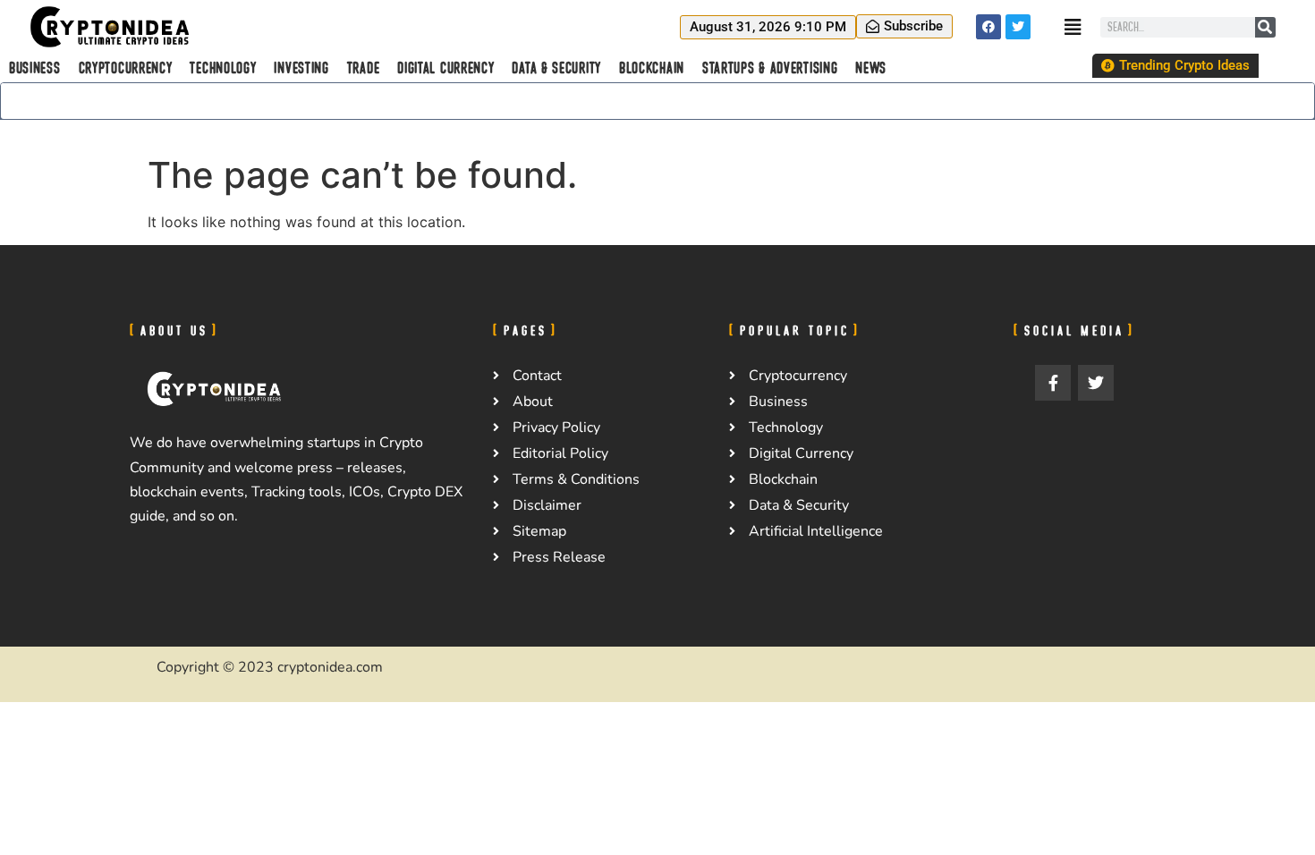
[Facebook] (988, 26)
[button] (768, 27)
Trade (363, 68)
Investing (301, 68)
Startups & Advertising (769, 68)
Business (35, 68)
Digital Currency (445, 68)
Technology (223, 68)
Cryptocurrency (126, 68)
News (871, 68)
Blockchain (651, 68)
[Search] (1265, 27)
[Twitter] (1018, 26)
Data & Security (556, 68)
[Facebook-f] (1053, 383)
